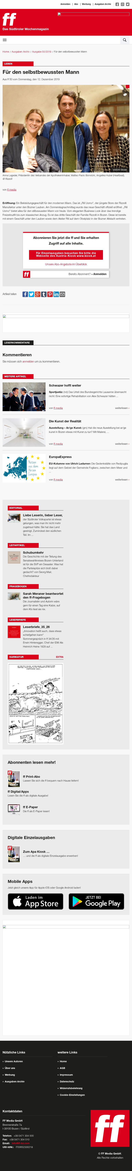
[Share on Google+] (37, 294)
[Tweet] (31, 294)
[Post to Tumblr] (44, 294)
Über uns (10, 1068)
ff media (11, 190)
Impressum (66, 1075)
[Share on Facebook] (25, 294)
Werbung (86, 4)
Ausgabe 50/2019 (41, 52)
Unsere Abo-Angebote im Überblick (66, 264)
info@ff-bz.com (21, 1143)
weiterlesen (122, 408)
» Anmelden (98, 274)
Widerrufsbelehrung (71, 1088)
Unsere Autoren (14, 1062)
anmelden (28, 362)
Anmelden (65, 4)
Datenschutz (67, 1082)
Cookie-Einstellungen (72, 1095)
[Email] (62, 294)
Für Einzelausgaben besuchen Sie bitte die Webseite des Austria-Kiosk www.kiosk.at (66, 255)
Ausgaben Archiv (103, 4)
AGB (62, 1068)
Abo (76, 4)
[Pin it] (50, 294)
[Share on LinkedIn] (56, 294)
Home (6, 52)
